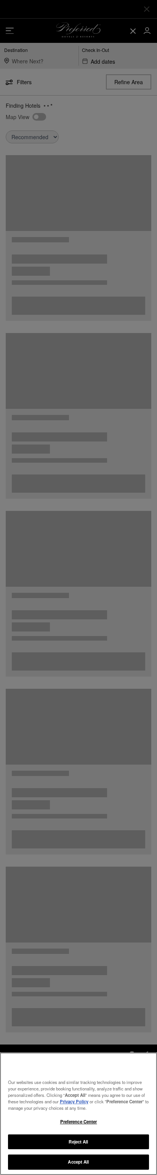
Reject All (78, 1142)
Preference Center (78, 1121)
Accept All (78, 1162)
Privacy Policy (74, 1101)
